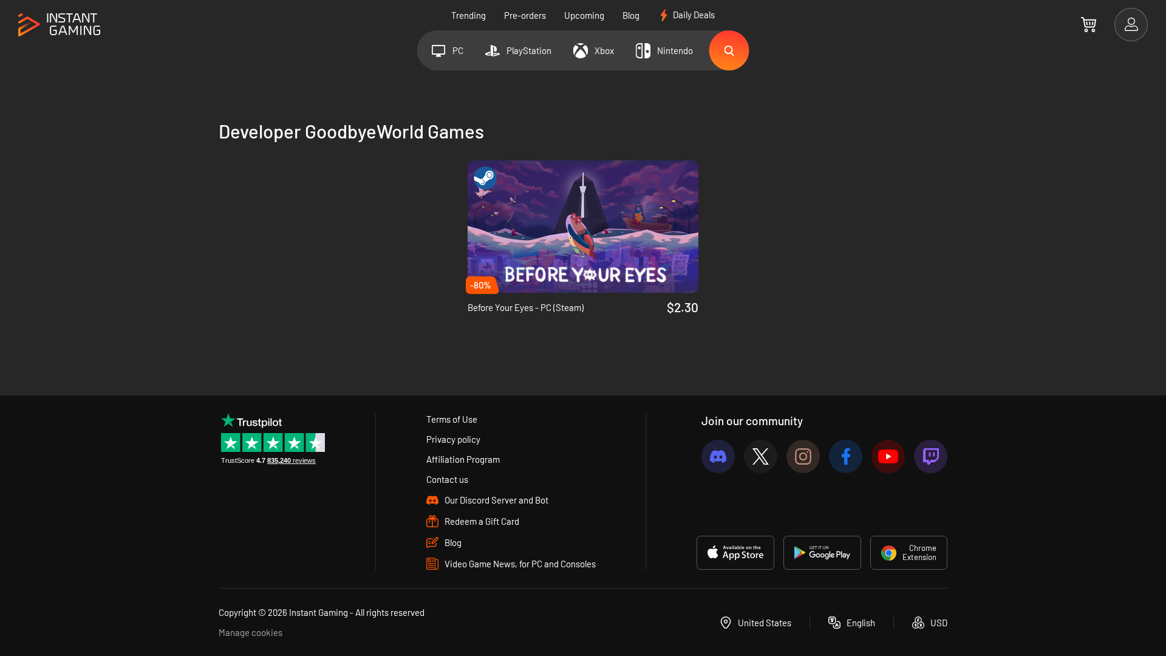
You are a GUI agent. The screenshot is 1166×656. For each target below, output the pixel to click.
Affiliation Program (463, 459)
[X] (760, 456)
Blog (630, 15)
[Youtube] (888, 456)
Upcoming (584, 15)
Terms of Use (451, 419)
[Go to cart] (1088, 24)
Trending (468, 15)
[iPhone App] (735, 553)
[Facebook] (845, 456)
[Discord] (718, 456)
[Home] (59, 25)
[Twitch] (930, 456)
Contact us (447, 479)
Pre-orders (525, 15)
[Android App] (822, 553)
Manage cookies (250, 632)
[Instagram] (803, 456)
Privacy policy (453, 439)
